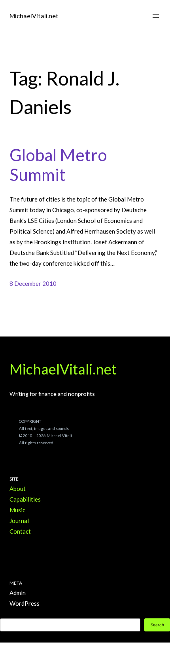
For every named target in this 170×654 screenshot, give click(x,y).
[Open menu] (156, 16)
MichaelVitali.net (34, 15)
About (17, 488)
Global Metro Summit (58, 164)
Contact (20, 531)
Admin (17, 592)
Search (157, 624)
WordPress (24, 603)
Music (17, 509)
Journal (19, 520)
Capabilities (25, 499)
